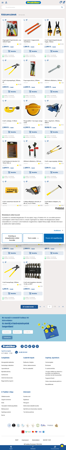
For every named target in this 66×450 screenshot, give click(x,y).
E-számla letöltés (50, 368)
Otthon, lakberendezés (29, 365)
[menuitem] (2, 2)
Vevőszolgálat (49, 362)
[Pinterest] (33, 346)
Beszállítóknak (49, 384)
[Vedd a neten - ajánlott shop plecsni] (43, 425)
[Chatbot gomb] (62, 446)
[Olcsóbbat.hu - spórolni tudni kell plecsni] (50, 425)
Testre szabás (32, 238)
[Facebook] (22, 346)
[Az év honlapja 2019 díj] (22, 425)
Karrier (3, 415)
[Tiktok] (29, 346)
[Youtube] (26, 346)
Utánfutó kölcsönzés (7, 378)
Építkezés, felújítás (28, 362)
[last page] (63, 306)
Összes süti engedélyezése (54, 238)
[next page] (59, 306)
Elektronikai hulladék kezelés (31, 406)
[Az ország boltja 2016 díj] (27, 425)
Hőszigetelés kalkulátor (7, 362)
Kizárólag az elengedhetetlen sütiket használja (12, 238)
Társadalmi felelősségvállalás (9, 406)
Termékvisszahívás (28, 412)
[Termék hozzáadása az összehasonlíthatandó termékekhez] (6, 20)
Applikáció (26, 399)
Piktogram (26, 402)
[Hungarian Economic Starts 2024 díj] (9, 425)
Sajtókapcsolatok (6, 412)
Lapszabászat (5, 368)
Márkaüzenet (5, 409)
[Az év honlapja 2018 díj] (18, 425)
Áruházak (48, 365)
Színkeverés (4, 374)
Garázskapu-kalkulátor (7, 365)
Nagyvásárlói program (7, 381)
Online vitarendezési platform (53, 381)
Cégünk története (6, 399)
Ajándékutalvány (5, 371)
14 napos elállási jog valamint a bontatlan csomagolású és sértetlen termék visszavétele (53, 373)
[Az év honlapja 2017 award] (33, 425)
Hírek (2, 402)
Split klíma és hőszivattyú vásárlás (32, 409)
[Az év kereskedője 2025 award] (56, 425)
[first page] (40, 306)
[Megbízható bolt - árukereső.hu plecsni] (38, 425)
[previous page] (44, 306)
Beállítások (57, 230)
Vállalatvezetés (5, 396)
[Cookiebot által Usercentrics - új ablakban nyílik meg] (56, 208)
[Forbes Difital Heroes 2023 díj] (13, 425)
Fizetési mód (26, 396)
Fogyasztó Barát (49, 378)
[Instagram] (37, 346)
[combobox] (33, 7)
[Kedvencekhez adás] (3, 20)
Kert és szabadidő (28, 368)
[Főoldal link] (33, 2)
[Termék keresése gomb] (62, 7)
